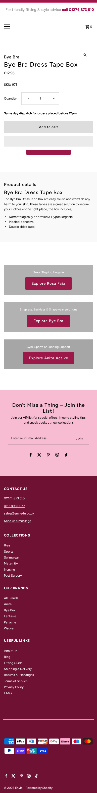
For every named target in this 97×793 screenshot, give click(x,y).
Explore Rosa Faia (48, 283)
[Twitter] (39, 455)
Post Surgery (13, 575)
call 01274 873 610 (78, 9)
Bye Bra (9, 610)
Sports (8, 551)
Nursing (9, 569)
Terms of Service (16, 681)
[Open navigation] (13, 26)
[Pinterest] (48, 455)
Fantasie (10, 616)
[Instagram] (57, 455)
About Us (10, 651)
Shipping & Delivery (18, 669)
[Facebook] (31, 455)
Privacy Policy (14, 687)
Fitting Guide (13, 663)
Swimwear (11, 557)
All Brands (11, 598)
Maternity (11, 563)
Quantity (10, 98)
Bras (7, 545)
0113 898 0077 (14, 506)
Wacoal (9, 628)
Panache (10, 622)
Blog (7, 657)
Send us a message (17, 521)
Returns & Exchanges (19, 675)
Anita (8, 604)
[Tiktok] (66, 455)
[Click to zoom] (85, 55)
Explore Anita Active (48, 358)
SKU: (7, 84)
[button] (48, 141)
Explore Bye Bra (48, 321)
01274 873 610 (14, 498)
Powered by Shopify (39, 788)
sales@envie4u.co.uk (19, 513)
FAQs (8, 693)
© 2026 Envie (13, 788)
